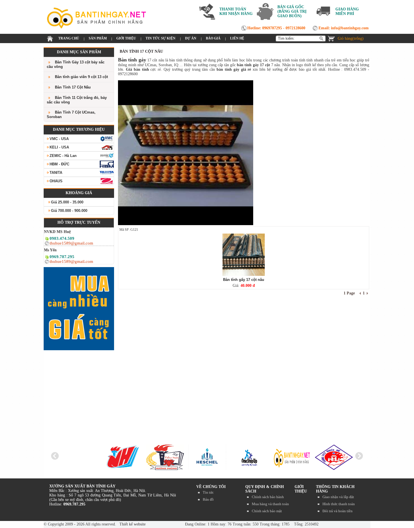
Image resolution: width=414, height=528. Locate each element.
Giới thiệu (301, 489)
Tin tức (208, 492)
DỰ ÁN (190, 38)
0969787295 (272, 28)
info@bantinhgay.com (350, 28)
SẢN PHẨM (98, 38)
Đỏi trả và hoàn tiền (337, 511)
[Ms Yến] (47, 258)
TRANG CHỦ (68, 38)
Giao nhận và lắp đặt (338, 497)
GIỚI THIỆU (126, 38)
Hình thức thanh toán (338, 504)
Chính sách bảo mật (267, 511)
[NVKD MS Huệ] (47, 240)
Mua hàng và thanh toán (270, 504)
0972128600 (295, 28)
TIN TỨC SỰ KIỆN (160, 38)
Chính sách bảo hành (268, 497)
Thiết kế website (132, 524)
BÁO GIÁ (213, 38)
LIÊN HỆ (237, 38)
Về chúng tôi (211, 487)
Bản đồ (208, 499)
